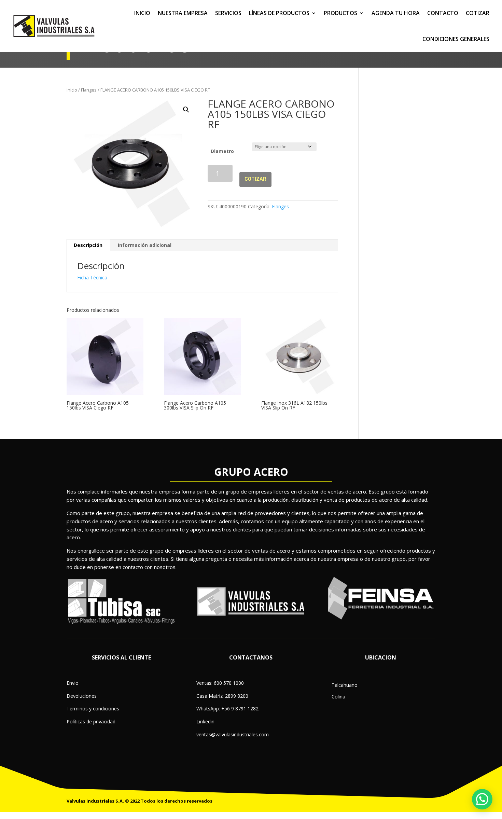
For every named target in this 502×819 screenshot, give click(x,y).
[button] (186, 109)
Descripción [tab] (88, 245)
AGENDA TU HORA (396, 13)
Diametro (222, 151)
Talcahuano (345, 685)
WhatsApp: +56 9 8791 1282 (227, 708)
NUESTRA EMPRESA (183, 13)
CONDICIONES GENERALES (455, 39)
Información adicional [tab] (144, 245)
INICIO (142, 13)
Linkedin (205, 721)
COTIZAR (477, 13)
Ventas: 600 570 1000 (220, 683)
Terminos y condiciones (93, 708)
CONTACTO (442, 13)
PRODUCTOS (340, 13)
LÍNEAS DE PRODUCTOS (279, 13)
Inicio (72, 90)
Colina (338, 696)
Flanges (89, 90)
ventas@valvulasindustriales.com (232, 734)
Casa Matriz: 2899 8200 (222, 696)
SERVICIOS (228, 13)
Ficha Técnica (92, 277)
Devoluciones (82, 696)
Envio (73, 683)
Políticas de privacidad (91, 721)
